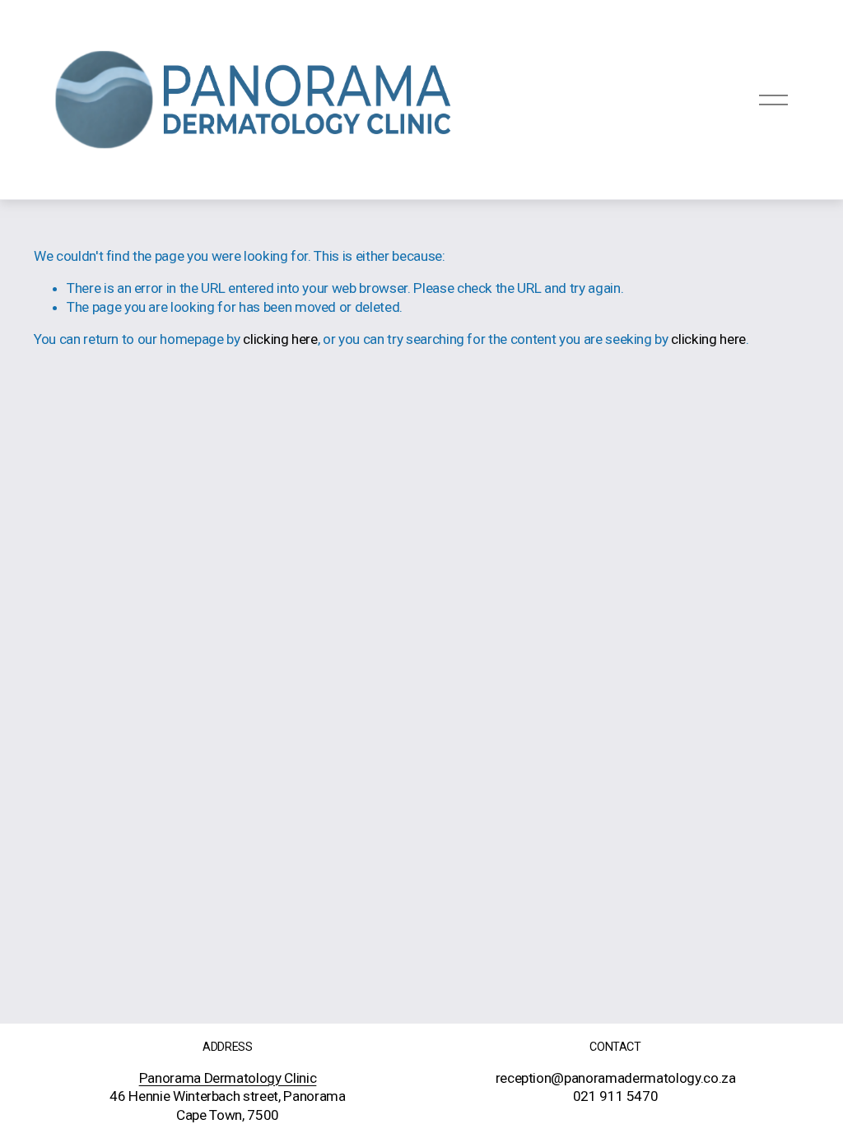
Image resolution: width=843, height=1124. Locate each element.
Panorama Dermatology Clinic (228, 1078)
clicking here (280, 339)
